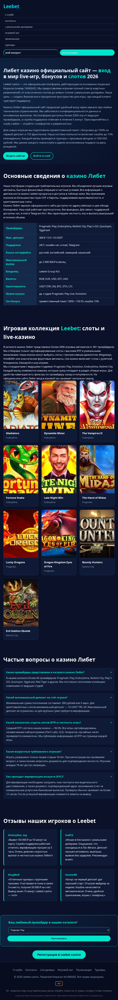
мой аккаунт (13, 52)
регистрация (70, 52)
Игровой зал (65, 970)
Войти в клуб (41, 155)
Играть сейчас (16, 156)
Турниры (100, 970)
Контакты (31, 970)
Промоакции (84, 970)
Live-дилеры (47, 970)
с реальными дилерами (19, 26)
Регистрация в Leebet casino (59, 955)
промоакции (12, 38)
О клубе (17, 970)
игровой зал (12, 32)
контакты (10, 20)
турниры (10, 44)
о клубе (9, 14)
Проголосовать (59, 938)
